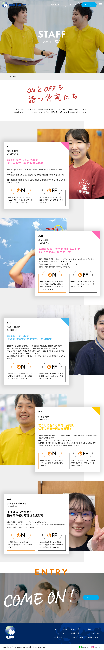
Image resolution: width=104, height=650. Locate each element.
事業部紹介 (59, 637)
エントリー (89, 5)
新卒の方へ (55, 5)
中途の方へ (72, 5)
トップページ (60, 629)
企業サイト (93, 637)
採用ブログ (93, 629)
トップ (99, 643)
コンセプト (59, 633)
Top (8, 76)
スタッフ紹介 (77, 637)
